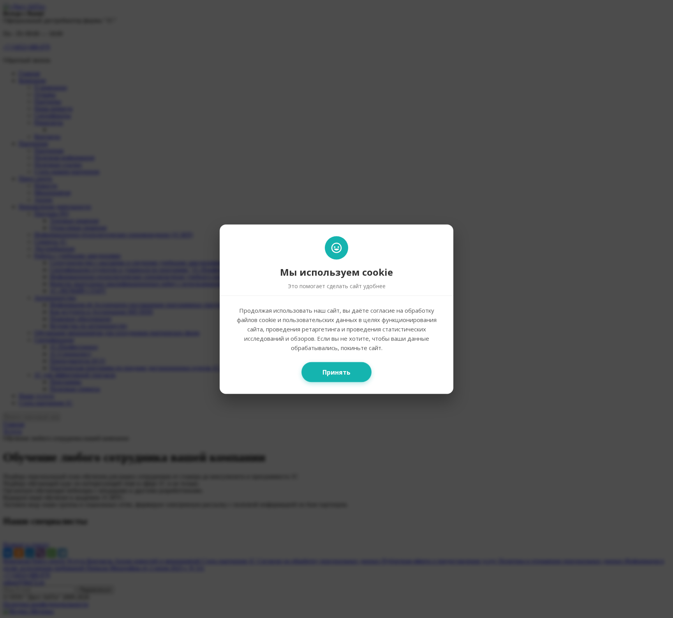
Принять (336, 372)
